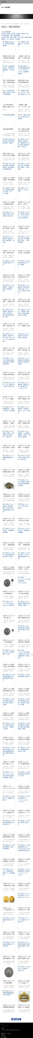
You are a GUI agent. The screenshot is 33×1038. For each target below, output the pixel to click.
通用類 (23, 33)
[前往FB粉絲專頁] (16, 1019)
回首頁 (2, 24)
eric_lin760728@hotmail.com (11, 1030)
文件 (18, 37)
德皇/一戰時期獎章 (15, 35)
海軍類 (8, 33)
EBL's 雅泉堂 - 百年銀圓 (13, 39)
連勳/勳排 (6, 35)
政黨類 (18, 33)
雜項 (22, 37)
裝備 (15, 37)
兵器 (11, 37)
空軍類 (13, 33)
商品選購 (8, 24)
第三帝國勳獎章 (15, 24)
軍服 (3, 37)
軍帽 (7, 37)
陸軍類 (3, 33)
